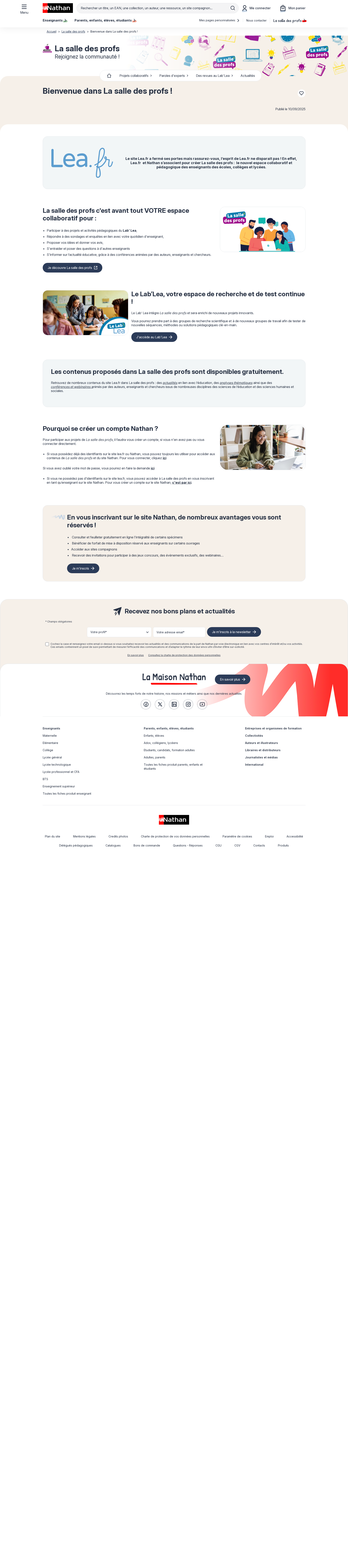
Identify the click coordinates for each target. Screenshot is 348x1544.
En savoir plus (135, 655)
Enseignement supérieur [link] (59, 786)
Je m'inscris (80, 568)
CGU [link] (218, 845)
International (254, 764)
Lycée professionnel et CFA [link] (61, 772)
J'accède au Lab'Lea (151, 337)
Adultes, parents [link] (154, 757)
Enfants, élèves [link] (154, 735)
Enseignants (51, 728)
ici (164, 458)
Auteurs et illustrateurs (261, 743)
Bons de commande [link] (147, 845)
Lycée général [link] (52, 757)
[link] (146, 704)
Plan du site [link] (52, 836)
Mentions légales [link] (84, 836)
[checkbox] (47, 644)
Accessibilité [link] (295, 836)
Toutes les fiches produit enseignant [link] (67, 793)
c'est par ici (181, 482)
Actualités (247, 76)
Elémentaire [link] (50, 743)
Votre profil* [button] (98, 632)
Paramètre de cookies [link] (237, 836)
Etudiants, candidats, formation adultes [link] (169, 750)
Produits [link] (283, 845)
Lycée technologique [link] (57, 764)
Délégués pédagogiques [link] (76, 845)
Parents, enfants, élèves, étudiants (169, 728)
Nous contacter (256, 20)
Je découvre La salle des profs (70, 268)
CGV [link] (237, 845)
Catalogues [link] (113, 845)
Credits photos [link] (118, 836)
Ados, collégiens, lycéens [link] (161, 743)
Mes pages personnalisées (217, 20)
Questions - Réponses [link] (188, 845)
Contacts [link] (259, 845)
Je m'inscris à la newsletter (231, 632)
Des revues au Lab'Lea (213, 76)
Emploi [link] (269, 836)
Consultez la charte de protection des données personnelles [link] (184, 655)
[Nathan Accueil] (58, 8)
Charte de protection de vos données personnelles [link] (175, 836)
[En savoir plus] (263, 229)
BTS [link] (45, 779)
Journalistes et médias (261, 757)
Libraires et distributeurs (263, 750)
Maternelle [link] (50, 735)
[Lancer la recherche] (233, 8)
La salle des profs (287, 20)
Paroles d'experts (172, 76)
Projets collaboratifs (133, 76)
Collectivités (254, 735)
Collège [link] (48, 750)
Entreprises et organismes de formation (273, 728)
